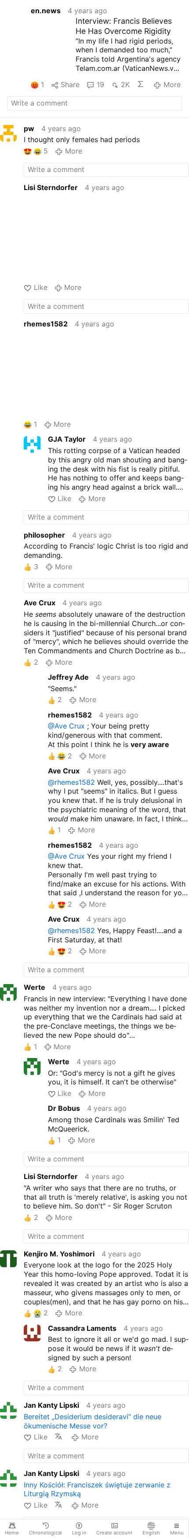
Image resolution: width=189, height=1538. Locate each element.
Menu (177, 1533)
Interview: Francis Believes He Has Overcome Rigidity (124, 26)
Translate (59, 1436)
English (151, 1533)
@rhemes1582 (71, 782)
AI (141, 84)
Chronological (45, 1533)
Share (70, 84)
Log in (79, 1533)
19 (100, 84)
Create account (114, 1533)
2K (125, 84)
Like (40, 287)
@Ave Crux (66, 725)
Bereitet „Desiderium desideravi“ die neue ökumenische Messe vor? (92, 1421)
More (172, 84)
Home (12, 1533)
